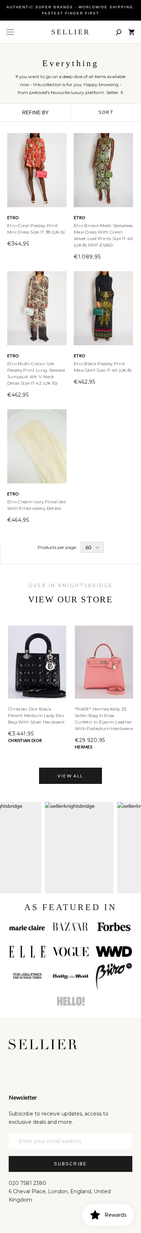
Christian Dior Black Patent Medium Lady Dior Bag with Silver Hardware (36, 715)
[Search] (118, 32)
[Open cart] (131, 32)
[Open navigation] (10, 32)
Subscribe (70, 1163)
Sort (106, 112)
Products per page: (57, 547)
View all (70, 775)
